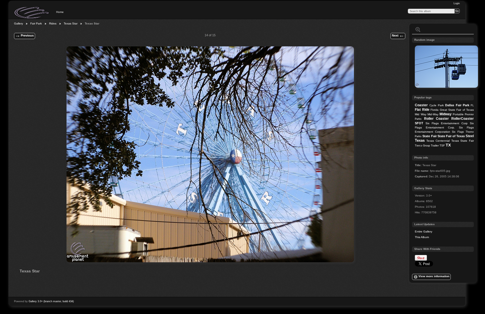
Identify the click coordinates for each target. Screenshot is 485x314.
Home (60, 11)
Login (457, 3)
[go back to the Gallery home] (32, 12)
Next (395, 35)
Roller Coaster (436, 119)
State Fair (429, 136)
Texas (420, 140)
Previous (27, 35)
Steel (470, 136)
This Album (422, 237)
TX (448, 145)
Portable (458, 114)
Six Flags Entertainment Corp (446, 123)
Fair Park (36, 23)
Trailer (435, 145)
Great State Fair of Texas (457, 109)
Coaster (421, 105)
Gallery (18, 23)
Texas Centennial (438, 140)
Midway (446, 114)
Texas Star (70, 23)
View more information (433, 276)
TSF (442, 145)
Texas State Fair (462, 140)
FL (472, 105)
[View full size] (210, 154)
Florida (434, 110)
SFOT (419, 123)
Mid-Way (432, 114)
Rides (52, 23)
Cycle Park (436, 105)
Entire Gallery (423, 231)
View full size (418, 29)
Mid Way (420, 114)
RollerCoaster (462, 119)
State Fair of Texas (451, 136)
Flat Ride (422, 110)
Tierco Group (422, 145)
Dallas (449, 105)
